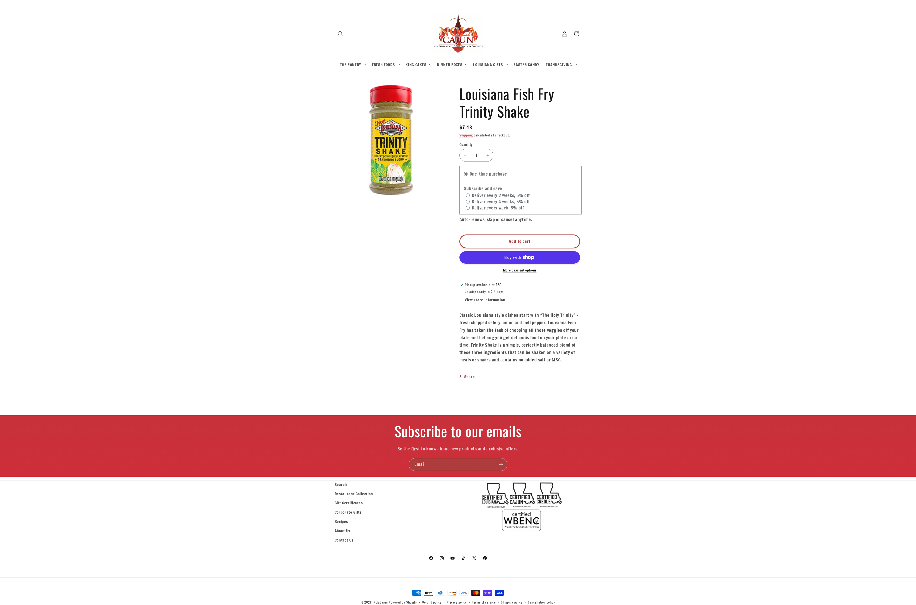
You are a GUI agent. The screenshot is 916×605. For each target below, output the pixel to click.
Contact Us (344, 540)
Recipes (341, 521)
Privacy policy (457, 602)
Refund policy (432, 602)
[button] (341, 34)
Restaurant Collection (354, 493)
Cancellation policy (541, 602)
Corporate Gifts (348, 512)
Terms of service (484, 602)
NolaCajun (381, 602)
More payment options (520, 270)
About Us (342, 530)
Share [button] (469, 376)
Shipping (466, 135)
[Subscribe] (501, 464)
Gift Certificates (349, 503)
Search (341, 484)
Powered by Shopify (403, 602)
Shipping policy (512, 602)
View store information (485, 299)
